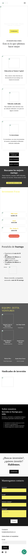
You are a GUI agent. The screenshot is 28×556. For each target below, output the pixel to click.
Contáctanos (14, 31)
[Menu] (25, 3)
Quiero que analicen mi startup (14, 182)
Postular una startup (14, 236)
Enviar (14, 521)
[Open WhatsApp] (24, 551)
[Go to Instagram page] (5, 552)
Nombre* (4, 487)
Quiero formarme (14, 159)
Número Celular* (7, 502)
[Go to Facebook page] (2, 552)
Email (3, 539)
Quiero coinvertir (14, 164)
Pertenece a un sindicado (14, 154)
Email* (4, 494)
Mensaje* (4, 509)
